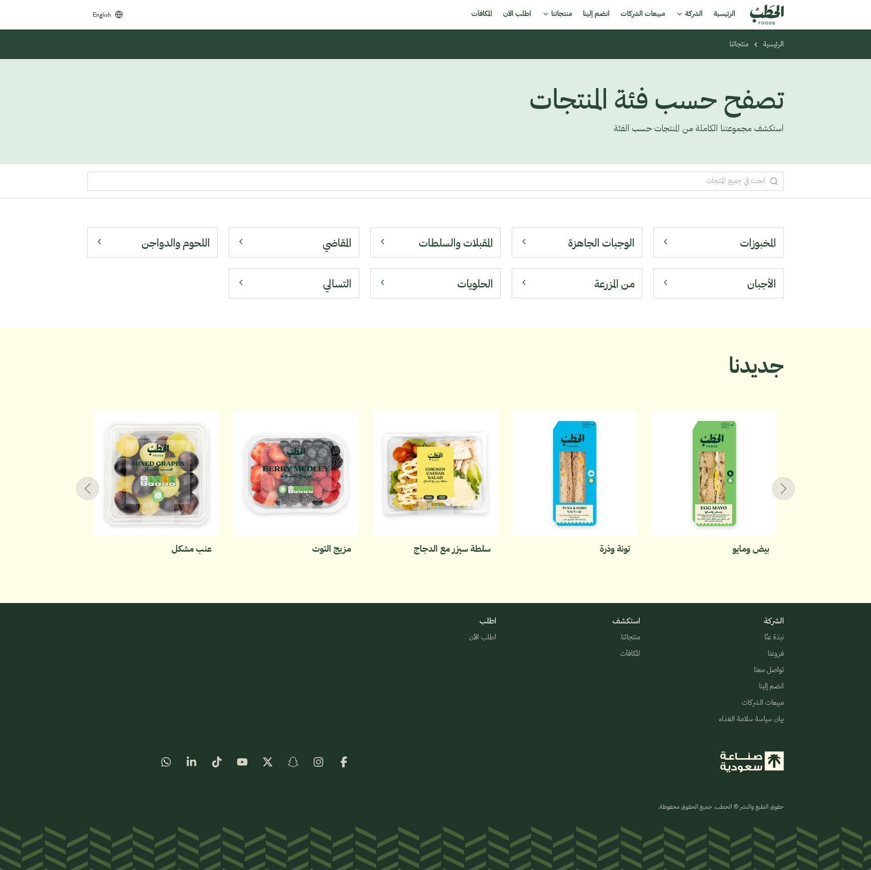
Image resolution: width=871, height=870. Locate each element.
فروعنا (776, 653)
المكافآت (630, 653)
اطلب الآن (482, 637)
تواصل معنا (769, 670)
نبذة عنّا (774, 637)
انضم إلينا (771, 686)
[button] (87, 488)
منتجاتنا (739, 44)
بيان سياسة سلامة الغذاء (751, 719)
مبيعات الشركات (763, 702)
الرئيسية (773, 44)
